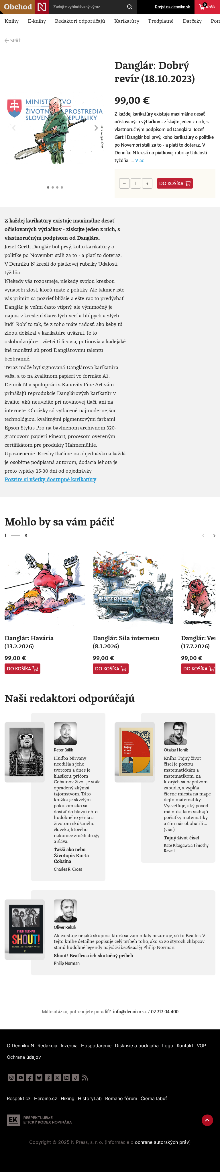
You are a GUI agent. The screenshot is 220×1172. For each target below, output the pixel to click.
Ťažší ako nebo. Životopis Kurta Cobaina (71, 855)
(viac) (169, 829)
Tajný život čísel (181, 838)
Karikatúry (126, 20)
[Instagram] (11, 1077)
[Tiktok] (75, 1077)
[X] (57, 1077)
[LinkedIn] (66, 1077)
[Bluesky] (39, 1077)
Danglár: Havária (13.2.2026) (29, 642)
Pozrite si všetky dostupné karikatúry (50, 479)
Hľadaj (130, 7)
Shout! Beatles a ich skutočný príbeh (93, 955)
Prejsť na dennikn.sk (172, 6)
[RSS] (84, 1077)
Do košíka (171, 183)
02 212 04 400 (164, 1011)
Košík (209, 6)
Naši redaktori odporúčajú (70, 698)
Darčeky (192, 20)
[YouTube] (20, 1077)
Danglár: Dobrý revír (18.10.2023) (48, 187)
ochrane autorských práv (162, 1142)
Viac (139, 160)
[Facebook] (29, 1077)
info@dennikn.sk (130, 1011)
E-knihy (37, 20)
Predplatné (161, 20)
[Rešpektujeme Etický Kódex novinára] (39, 1120)
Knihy (12, 20)
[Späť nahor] (207, 1120)
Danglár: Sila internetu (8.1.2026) (126, 642)
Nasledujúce (96, 128)
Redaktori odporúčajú (80, 20)
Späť (15, 40)
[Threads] (48, 1077)
